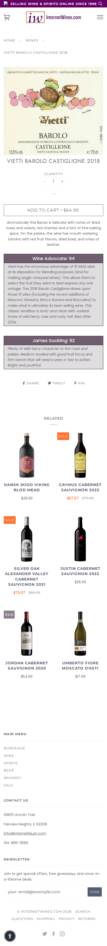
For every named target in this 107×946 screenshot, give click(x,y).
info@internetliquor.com (25, 833)
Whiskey (12, 778)
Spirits (11, 763)
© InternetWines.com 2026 (44, 911)
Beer (9, 770)
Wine (9, 756)
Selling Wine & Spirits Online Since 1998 (53, 4)
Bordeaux (14, 748)
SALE (8, 785)
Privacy (67, 919)
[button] (10, 936)
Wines (32, 40)
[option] (53, 111)
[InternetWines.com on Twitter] (45, 935)
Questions (22, 919)
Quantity (53, 174)
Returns (87, 919)
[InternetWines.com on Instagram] (62, 935)
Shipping (46, 919)
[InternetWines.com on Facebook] (53, 935)
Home (9, 40)
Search (82, 911)
